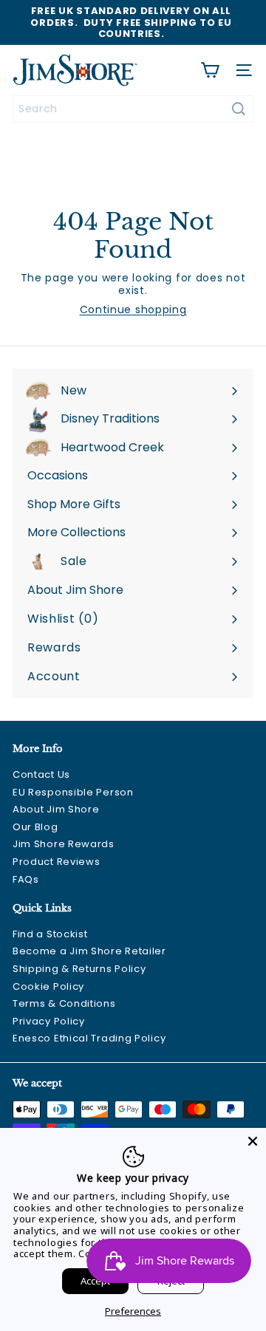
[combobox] (133, 109)
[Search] (238, 109)
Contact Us (41, 774)
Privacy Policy (49, 1021)
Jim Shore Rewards (64, 844)
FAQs (26, 879)
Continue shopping (133, 309)
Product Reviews (56, 862)
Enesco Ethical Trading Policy (89, 1038)
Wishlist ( (59, 618)
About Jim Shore (56, 809)
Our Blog (35, 827)
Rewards (54, 647)
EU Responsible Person (73, 792)
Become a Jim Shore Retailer (89, 951)
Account (54, 676)
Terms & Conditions (64, 1003)
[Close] (252, 1141)
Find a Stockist (50, 934)
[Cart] (210, 70)
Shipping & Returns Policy (79, 969)
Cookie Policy (48, 986)
